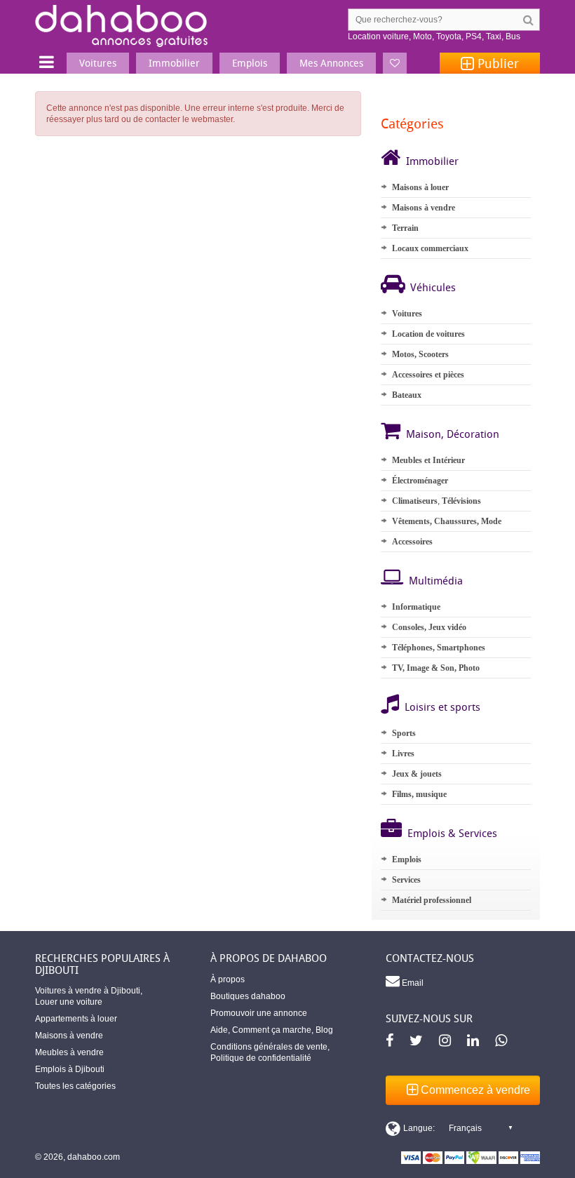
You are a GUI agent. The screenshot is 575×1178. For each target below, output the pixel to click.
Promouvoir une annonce (258, 1013)
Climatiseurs (415, 501)
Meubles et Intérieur (428, 460)
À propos (227, 979)
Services (406, 880)
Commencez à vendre (474, 1090)
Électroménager (420, 481)
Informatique (416, 607)
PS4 (474, 36)
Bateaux (406, 395)
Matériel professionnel (431, 900)
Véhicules (433, 287)
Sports (404, 733)
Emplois (406, 859)
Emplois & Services (452, 833)
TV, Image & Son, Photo (436, 668)
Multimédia (436, 580)
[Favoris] (395, 63)
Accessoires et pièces (428, 375)
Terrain (405, 228)
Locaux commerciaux (430, 248)
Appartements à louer (76, 1019)
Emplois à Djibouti (69, 1069)
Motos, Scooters (420, 354)
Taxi (493, 36)
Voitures (407, 314)
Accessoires (412, 542)
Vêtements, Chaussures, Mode (446, 521)
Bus (513, 36)
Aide (219, 1030)
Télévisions (461, 501)
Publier (496, 63)
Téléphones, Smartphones (438, 647)
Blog (324, 1030)
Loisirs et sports (442, 707)
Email (412, 983)
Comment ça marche (271, 1030)
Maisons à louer (420, 187)
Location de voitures (428, 334)
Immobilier (432, 161)
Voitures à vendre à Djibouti (87, 991)
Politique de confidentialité (260, 1058)
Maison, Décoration (452, 434)
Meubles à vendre (69, 1052)
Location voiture (378, 36)
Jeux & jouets (417, 774)
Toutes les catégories (75, 1086)
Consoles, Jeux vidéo (429, 627)
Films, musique (419, 794)
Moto (422, 36)
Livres (403, 753)
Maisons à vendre (423, 208)
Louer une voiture (68, 1002)
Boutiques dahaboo (247, 996)
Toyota (448, 36)
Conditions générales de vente (268, 1047)
